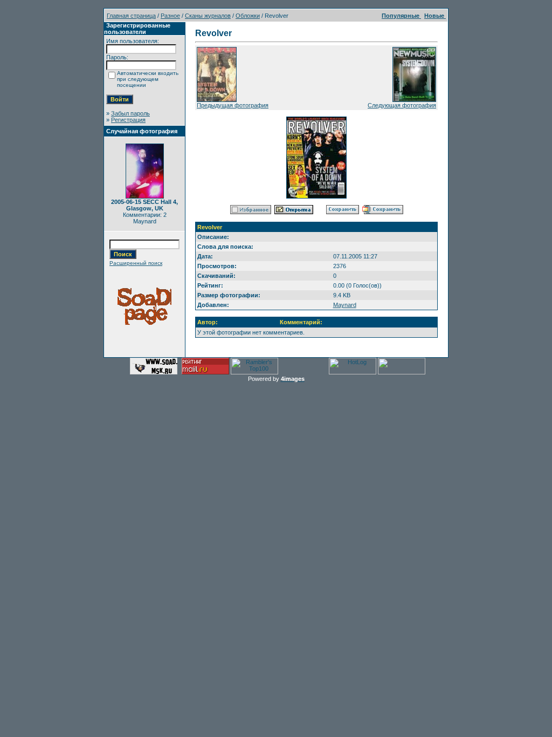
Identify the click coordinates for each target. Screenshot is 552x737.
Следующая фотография (402, 105)
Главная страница (131, 15)
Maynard (344, 305)
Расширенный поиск (135, 263)
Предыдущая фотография (232, 105)
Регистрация (128, 120)
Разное (170, 15)
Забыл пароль (130, 113)
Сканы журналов (208, 15)
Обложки (248, 15)
